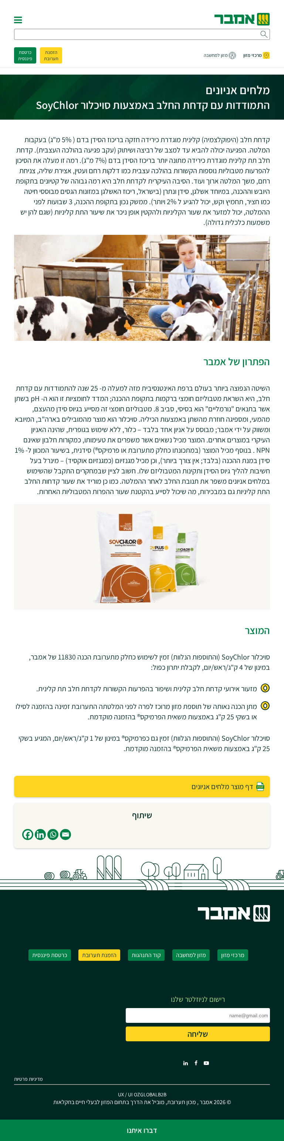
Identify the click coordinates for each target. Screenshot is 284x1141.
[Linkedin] (40, 834)
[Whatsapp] (52, 834)
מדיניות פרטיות (28, 1079)
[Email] (65, 834)
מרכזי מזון (252, 55)
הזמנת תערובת (51, 55)
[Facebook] (27, 834)
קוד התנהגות (146, 955)
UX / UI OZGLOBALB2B (142, 1094)
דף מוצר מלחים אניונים (222, 786)
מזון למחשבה (216, 55)
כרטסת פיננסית (25, 55)
